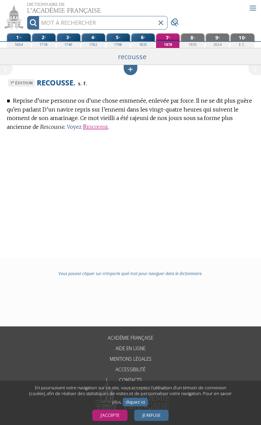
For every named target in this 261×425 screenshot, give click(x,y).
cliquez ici (135, 402)
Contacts (130, 380)
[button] (130, 70)
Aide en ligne (130, 348)
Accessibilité (130, 369)
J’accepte (110, 415)
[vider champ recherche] (161, 23)
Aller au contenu (26, 5)
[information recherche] (33, 23)
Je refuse (151, 415)
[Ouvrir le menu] (253, 8)
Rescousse (95, 127)
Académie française (130, 338)
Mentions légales (131, 359)
